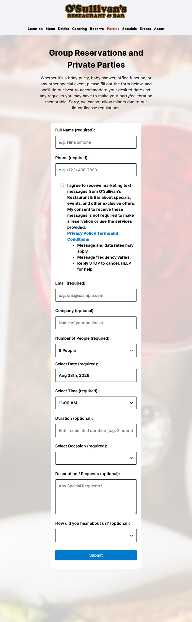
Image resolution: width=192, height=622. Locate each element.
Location (35, 28)
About (159, 28)
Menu (50, 28)
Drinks (63, 28)
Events (145, 28)
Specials (129, 28)
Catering (79, 28)
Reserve (97, 28)
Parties (113, 28)
